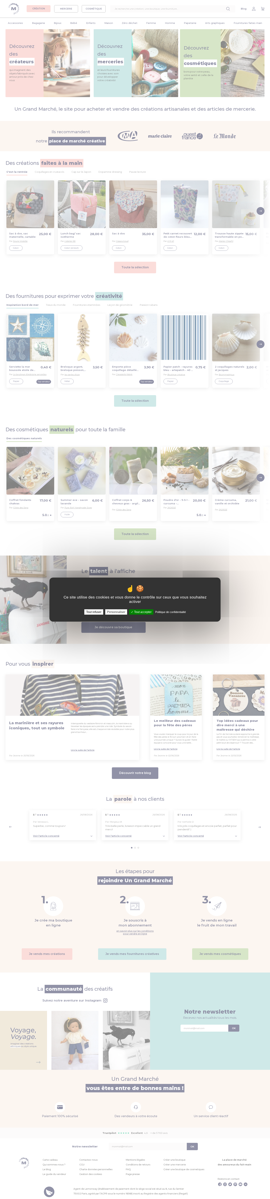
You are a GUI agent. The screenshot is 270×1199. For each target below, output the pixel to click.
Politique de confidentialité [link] (170, 611)
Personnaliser (116, 611)
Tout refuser (93, 611)
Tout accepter (142, 611)
